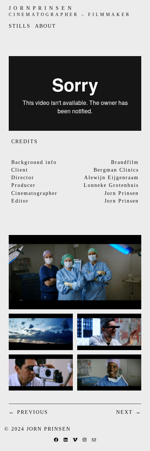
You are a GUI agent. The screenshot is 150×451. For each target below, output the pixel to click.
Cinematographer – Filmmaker (70, 14)
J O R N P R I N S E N (40, 8)
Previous (32, 412)
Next (124, 412)
